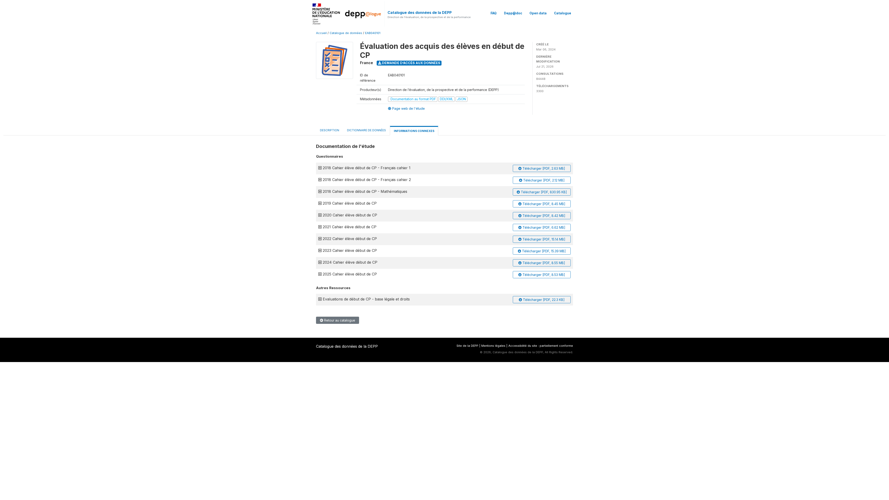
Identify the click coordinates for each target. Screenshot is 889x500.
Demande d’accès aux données (410, 63)
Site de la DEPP (467, 345)
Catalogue (562, 13)
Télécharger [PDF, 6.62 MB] (543, 227)
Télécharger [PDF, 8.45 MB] (543, 204)
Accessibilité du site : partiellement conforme (540, 345)
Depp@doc (513, 13)
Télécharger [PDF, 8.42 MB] (543, 216)
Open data (538, 13)
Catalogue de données (346, 33)
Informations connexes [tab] (414, 131)
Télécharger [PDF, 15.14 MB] (543, 239)
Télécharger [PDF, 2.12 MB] (543, 180)
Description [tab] (329, 130)
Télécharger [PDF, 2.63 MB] (543, 168)
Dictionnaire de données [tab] (366, 130)
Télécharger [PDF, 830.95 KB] (543, 192)
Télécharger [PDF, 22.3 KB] (543, 300)
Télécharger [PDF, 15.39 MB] (543, 251)
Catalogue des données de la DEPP (420, 12)
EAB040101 (372, 33)
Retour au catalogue (339, 320)
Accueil (321, 33)
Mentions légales (493, 345)
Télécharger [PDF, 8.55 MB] (543, 263)
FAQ (494, 13)
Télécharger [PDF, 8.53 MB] (543, 275)
